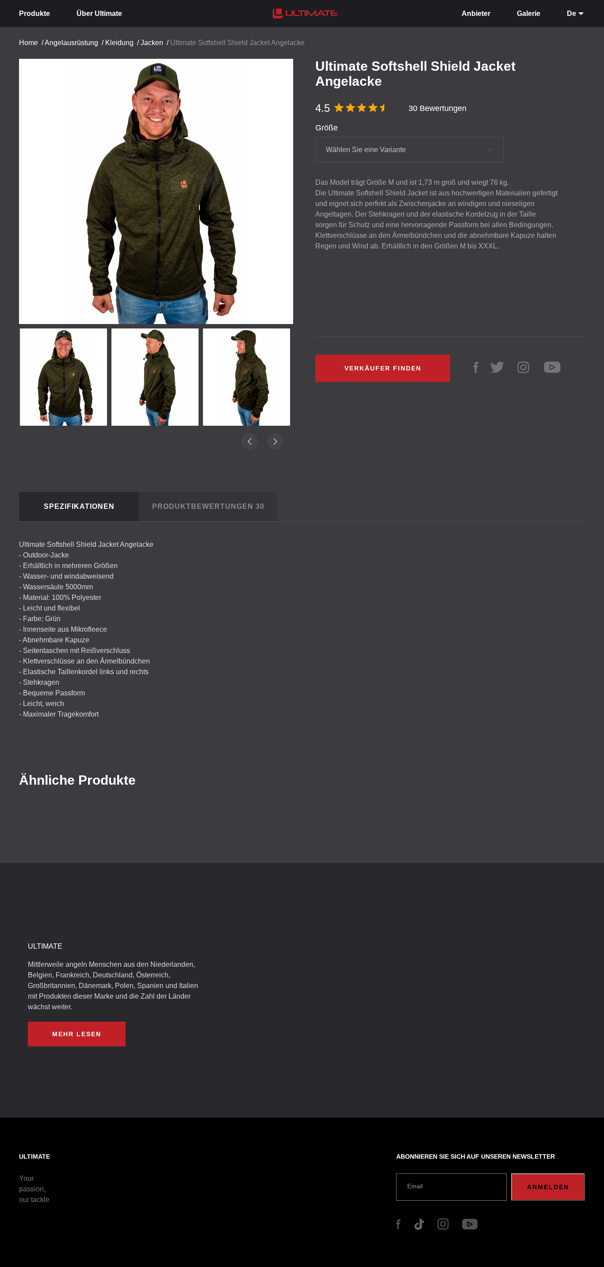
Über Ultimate (99, 13)
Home (28, 42)
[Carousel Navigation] (160, 188)
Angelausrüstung (71, 42)
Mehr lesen (76, 1034)
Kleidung (119, 42)
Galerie (528, 13)
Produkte (34, 13)
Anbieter (476, 13)
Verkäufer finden (382, 368)
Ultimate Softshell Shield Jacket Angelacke (237, 42)
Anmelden (548, 1187)
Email (415, 1186)
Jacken (152, 42)
